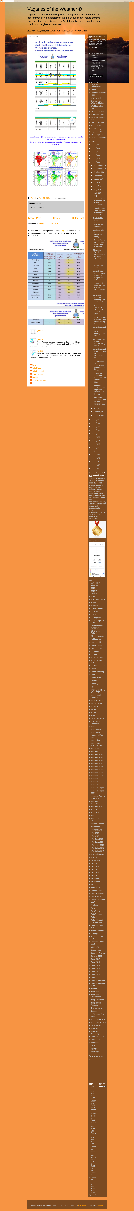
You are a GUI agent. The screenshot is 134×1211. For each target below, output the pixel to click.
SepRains (95, 947)
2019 (94, 423)
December (98, 165)
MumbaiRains (96, 830)
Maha (93, 727)
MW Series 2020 (97, 854)
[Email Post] (55, 198)
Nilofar (93, 884)
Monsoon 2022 (97, 770)
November (98, 169)
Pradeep (94, 905)
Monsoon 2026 (97, 782)
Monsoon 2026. (97, 785)
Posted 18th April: (98, 267)
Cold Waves (96, 639)
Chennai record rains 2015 (97, 627)
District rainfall (96, 648)
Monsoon (94, 751)
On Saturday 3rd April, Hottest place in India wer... (99, 365)
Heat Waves (96, 678)
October (97, 172)
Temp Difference (97, 1000)
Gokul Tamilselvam (39, 371)
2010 (94, 454)
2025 (94, 148)
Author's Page (96, 129)
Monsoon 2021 (97, 767)
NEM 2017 (95, 869)
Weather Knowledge (95, 1032)
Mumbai (94, 816)
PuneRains (95, 911)
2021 (94, 162)
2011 (94, 451)
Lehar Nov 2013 (97, 718)
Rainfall (94, 917)
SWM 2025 (95, 974)
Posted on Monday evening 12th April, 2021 (99, 298)
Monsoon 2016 (97, 757)
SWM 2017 (95, 959)
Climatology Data (98, 135)
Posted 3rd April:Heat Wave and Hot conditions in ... (99, 377)
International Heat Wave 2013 (98, 691)
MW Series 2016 (97, 848)
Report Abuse (96, 1056)
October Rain (96, 891)
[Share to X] (62, 198)
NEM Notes (95, 881)
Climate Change (97, 636)
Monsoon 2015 (97, 754)
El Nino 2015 (96, 654)
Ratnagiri (94, 934)
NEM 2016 (95, 866)
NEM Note (95, 878)
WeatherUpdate (97, 1037)
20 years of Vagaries (95, 584)
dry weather (95, 651)
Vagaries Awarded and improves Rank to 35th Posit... (99, 389)
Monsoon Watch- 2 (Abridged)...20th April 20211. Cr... (99, 254)
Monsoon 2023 (97, 773)
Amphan (94, 605)
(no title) (40, 331)
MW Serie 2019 (97, 839)
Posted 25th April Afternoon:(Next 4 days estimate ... (99, 222)
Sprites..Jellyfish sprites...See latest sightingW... (99, 320)
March (96, 408)
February (97, 412)
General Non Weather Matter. (97, 102)
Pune (93, 908)
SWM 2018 (95, 962)
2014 (94, 440)
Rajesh (35, 377)
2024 (94, 152)
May (95, 190)
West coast (95, 1040)
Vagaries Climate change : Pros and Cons (98, 68)
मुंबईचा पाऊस (95, 1052)
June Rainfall (96, 706)
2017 (94, 430)
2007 (94, 465)
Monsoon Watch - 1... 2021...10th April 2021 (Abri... (98, 309)
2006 (94, 468)
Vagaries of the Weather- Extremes (97, 55)
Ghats (93, 669)
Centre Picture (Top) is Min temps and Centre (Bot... (99, 243)
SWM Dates (95, 977)
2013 (94, 444)
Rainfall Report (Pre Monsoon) (97, 921)
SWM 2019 (95, 965)
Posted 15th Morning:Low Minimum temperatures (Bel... (99, 275)
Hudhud (94, 681)
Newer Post (34, 218)
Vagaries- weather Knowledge (98, 62)
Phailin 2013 (96, 897)
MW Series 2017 (97, 851)
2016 (94, 433)
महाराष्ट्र (94, 1049)
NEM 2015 (95, 863)
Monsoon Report (97, 788)
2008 (94, 461)
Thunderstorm (96, 1008)
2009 (94, 458)
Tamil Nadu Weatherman (96, 996)
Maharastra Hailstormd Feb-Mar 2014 (97, 735)
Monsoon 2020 (97, 764)
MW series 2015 (97, 845)
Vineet (34, 383)
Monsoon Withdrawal (95, 802)
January (97, 415)
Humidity (94, 684)
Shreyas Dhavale (39, 380)
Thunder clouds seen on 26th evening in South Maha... (99, 211)
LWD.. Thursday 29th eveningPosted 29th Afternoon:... (99, 200)
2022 (94, 159)
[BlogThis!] (60, 198)
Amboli (93, 602)
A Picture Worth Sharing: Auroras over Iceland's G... (99, 400)
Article (93, 615)
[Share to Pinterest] (65, 198)
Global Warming (97, 672)
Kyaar (93, 715)
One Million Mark (97, 894)
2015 (94, 437)
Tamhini (94, 989)
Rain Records (96, 914)
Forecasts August (98, 666)
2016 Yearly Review (95, 592)
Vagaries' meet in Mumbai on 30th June (93, 1185)
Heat (93, 675)
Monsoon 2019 (97, 761)
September (98, 176)
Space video (96, 950)
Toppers (94, 1011)
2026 (94, 145)
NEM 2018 (95, 872)
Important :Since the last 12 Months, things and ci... (99, 342)
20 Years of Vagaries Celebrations (96, 84)
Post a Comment (38, 208)
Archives (94, 611)
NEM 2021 (95, 875)
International (96, 98)
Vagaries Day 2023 (98, 1019)
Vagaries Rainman (98, 1022)
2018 (94, 427)
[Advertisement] (98, 1072)
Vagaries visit (96, 1025)
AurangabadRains (98, 618)
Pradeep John (37, 374)
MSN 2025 (95, 813)
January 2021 (96, 703)
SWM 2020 (95, 968)
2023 (94, 155)
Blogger (100, 1205)
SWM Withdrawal (98, 980)
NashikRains (96, 860)
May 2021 (95, 748)
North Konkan (96, 888)
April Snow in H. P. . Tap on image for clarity (99, 233)
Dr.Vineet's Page (97, 111)
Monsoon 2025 (97, 779)
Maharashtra (96, 730)
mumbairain (95, 827)
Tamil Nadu (95, 992)
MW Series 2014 (97, 842)
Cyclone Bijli (96, 642)
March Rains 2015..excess (96, 744)
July (95, 183)
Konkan (94, 712)
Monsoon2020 (96, 806)
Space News (96, 126)
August (97, 179)
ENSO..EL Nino (97, 657)
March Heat (95, 740)
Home (56, 218)
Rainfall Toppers (97, 930)
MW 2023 (95, 836)
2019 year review (98, 599)
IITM (92, 687)
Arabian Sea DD (97, 608)
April (96, 193)
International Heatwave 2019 (97, 696)
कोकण (93, 1046)
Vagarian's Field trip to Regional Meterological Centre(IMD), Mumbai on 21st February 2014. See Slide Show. (93, 1122)
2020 (94, 420)
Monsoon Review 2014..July (98, 797)
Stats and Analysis (98, 138)
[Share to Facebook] (63, 198)
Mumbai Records (98, 824)
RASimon (82, 1205)
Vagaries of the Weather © (54, 9)
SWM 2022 (95, 971)
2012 (94, 447)
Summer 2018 (96, 956)
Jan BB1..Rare (97, 700)
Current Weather (97, 123)
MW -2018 (95, 833)
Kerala (93, 709)
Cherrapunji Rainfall (95, 632)
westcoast (95, 1043)
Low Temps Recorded (95, 723)
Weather (94, 1028)
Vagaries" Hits (96, 132)
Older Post (78, 218)
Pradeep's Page (97, 114)
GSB (34, 365)
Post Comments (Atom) (48, 224)
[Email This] (59, 198)
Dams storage (96, 645)
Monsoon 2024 (97, 776)
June (96, 186)
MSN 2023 (95, 809)
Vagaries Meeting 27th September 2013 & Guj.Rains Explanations (93, 1161)
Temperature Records (96, 1004)
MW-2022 (95, 857)
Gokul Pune (36, 368)
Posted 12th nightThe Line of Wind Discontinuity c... (99, 287)
